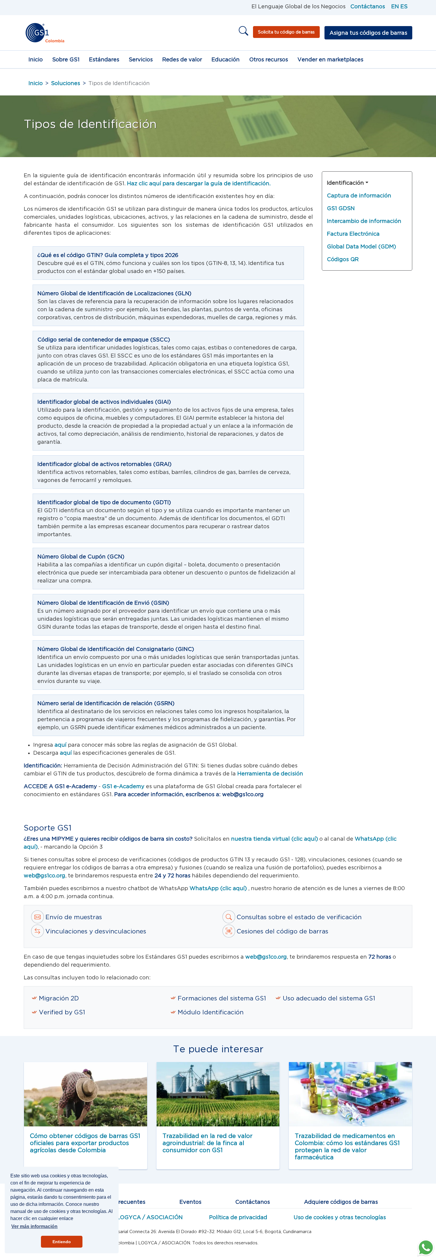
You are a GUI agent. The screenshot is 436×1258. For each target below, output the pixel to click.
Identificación (345, 183)
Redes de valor (182, 59)
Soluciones (65, 83)
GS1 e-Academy (123, 786)
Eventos (190, 1202)
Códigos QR (343, 259)
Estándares (104, 59)
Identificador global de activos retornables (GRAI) (104, 464)
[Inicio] (45, 32)
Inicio (35, 59)
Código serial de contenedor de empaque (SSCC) (103, 339)
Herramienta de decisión (270, 773)
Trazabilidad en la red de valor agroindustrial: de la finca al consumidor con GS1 (207, 1143)
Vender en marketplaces (330, 59)
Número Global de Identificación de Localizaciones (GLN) (114, 293)
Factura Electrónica (353, 234)
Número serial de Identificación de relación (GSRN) (105, 703)
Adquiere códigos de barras (341, 1202)
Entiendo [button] (61, 1241)
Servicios (141, 59)
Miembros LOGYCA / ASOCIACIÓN (136, 1217)
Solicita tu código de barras (286, 32)
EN (395, 6)
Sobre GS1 (65, 59)
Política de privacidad (238, 1217)
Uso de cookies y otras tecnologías (340, 1217)
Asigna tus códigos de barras (368, 33)
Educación (225, 59)
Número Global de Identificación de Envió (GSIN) (103, 603)
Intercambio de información (364, 221)
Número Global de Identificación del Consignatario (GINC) (115, 649)
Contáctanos (367, 6)
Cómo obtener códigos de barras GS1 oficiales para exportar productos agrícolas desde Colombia (85, 1143)
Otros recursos (268, 59)
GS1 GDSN (341, 208)
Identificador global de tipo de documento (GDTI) (104, 502)
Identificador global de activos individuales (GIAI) (104, 402)
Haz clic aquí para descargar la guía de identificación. (198, 183)
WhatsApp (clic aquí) (219, 888)
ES (404, 6)
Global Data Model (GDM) (361, 246)
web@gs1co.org (44, 875)
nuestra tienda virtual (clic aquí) (274, 839)
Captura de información (359, 195)
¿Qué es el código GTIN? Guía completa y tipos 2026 (107, 255)
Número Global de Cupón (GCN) (80, 556)
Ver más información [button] (34, 1226)
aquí (61, 745)
